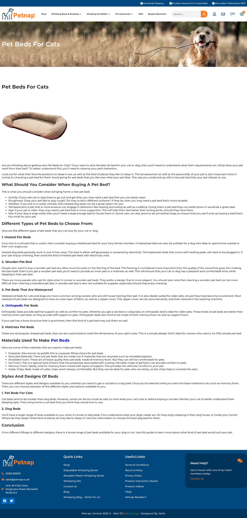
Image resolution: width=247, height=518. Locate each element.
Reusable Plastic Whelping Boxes (84, 475)
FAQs (128, 491)
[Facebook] (5, 501)
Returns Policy (134, 470)
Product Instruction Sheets (141, 481)
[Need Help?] (240, 460)
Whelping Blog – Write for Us (82, 497)
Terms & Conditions (137, 464)
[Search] (204, 14)
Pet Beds (60, 340)
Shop (43, 14)
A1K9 (140, 14)
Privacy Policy (133, 475)
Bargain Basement (157, 14)
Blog (66, 491)
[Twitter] (12, 501)
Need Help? (199, 463)
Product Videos (134, 486)
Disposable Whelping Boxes (81, 470)
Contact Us (70, 486)
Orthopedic (14, 305)
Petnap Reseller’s (135, 497)
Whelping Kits (72, 481)
